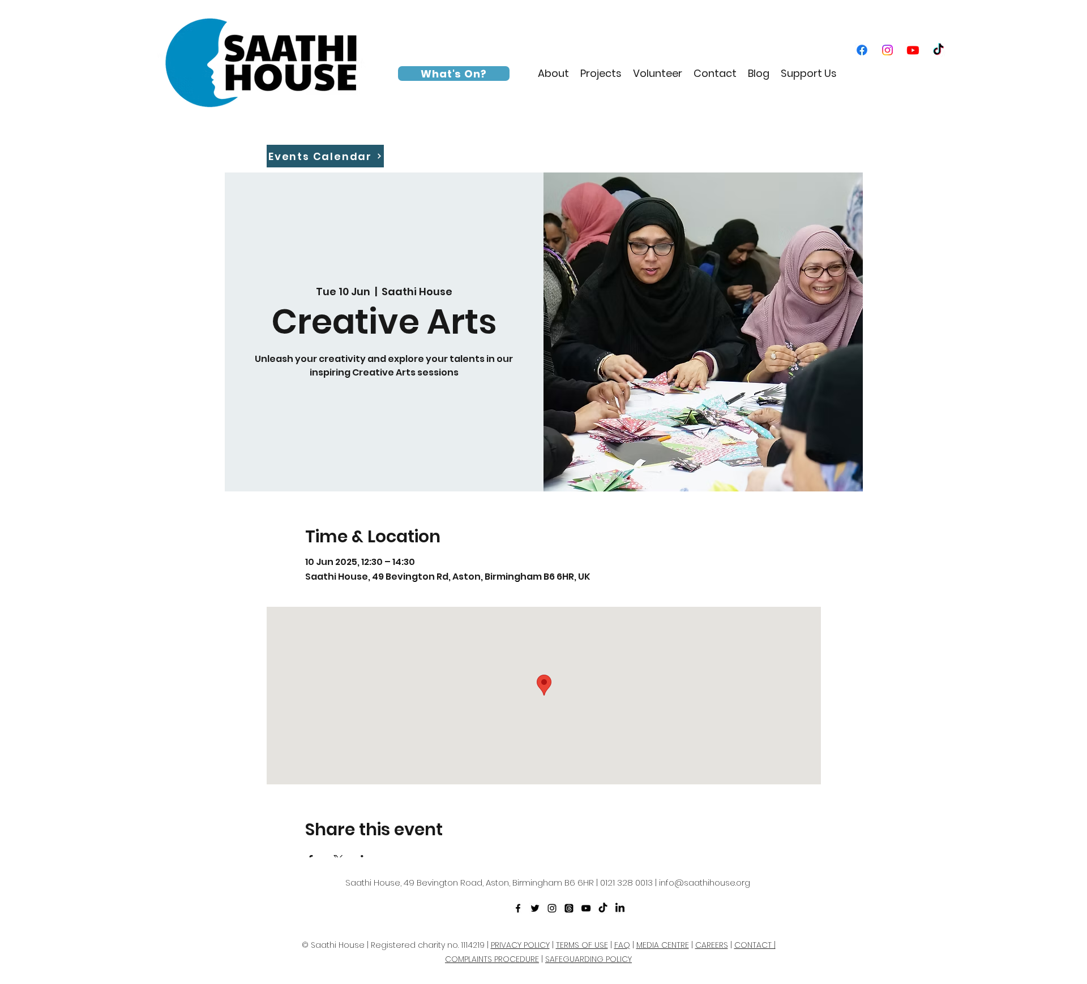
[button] (553, 73)
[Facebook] (862, 50)
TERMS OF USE (582, 945)
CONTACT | (755, 945)
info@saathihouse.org (704, 882)
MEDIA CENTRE (662, 945)
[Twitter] (535, 908)
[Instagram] (887, 50)
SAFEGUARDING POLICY (588, 959)
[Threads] (569, 908)
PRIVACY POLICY (520, 945)
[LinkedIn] (620, 908)
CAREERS (711, 945)
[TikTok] (938, 50)
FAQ (622, 945)
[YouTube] (913, 50)
